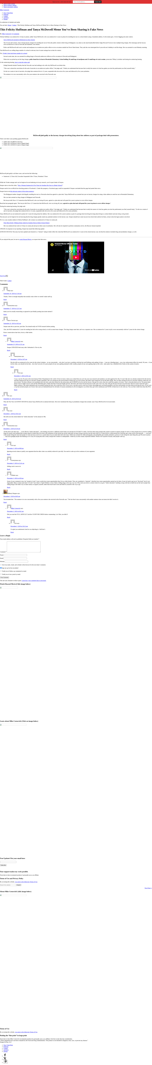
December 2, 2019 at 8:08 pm (15, 448)
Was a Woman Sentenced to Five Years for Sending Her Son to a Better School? (40, 185)
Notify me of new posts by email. (11, 574)
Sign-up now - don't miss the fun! (62, 1)
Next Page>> (148, 888)
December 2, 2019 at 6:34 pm (12, 428)
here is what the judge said (22, 62)
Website (2, 561)
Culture (9, 280)
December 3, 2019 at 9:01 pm (22, 376)
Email (1, 558)
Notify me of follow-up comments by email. (14, 571)
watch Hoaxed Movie (25, 239)
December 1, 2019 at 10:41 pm (12, 413)
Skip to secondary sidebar (11, 7)
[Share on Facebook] (5, 1056)
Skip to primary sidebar (10, 5)
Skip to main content (9, 3)
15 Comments (15, 34)
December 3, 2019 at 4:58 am (15, 478)
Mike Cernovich (4, 10)
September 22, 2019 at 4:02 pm (12, 323)
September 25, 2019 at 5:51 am (15, 344)
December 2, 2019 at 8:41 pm (15, 511)
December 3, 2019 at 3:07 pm (19, 359)
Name (1, 555)
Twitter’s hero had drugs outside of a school (15, 53)
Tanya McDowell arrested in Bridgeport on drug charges (19, 40)
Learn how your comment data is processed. (34, 580)
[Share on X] (5, 1059)
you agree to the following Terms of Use (26, 882)
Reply (5, 299)
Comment (3, 552)
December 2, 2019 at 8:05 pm (12, 496)
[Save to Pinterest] (6, 1062)
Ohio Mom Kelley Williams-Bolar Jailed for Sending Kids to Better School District (27, 223)
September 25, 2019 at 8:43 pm (12, 399)
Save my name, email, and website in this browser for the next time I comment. (24, 565)
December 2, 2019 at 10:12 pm (19, 526)
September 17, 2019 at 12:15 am (13, 308)
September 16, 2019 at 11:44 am (12, 293)
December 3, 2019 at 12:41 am (15, 463)
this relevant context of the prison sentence (22, 191)
